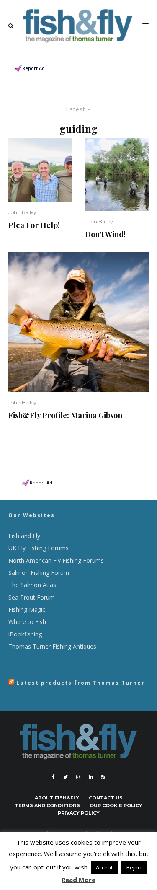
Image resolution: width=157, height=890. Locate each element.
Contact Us (106, 798)
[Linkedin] (91, 776)
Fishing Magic (26, 609)
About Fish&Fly (57, 798)
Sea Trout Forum (31, 597)
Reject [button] (134, 867)
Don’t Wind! (105, 234)
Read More (78, 879)
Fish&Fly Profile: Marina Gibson (65, 415)
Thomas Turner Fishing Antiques (52, 646)
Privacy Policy (79, 813)
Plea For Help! (34, 225)
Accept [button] (104, 867)
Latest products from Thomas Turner (80, 682)
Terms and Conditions (47, 805)
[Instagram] (78, 776)
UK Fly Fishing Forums (38, 548)
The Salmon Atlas (32, 585)
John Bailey (22, 212)
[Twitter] (65, 776)
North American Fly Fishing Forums (56, 560)
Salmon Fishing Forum (38, 573)
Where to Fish (27, 622)
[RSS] (103, 776)
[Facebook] (53, 776)
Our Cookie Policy (116, 805)
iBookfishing (25, 634)
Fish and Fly (24, 536)
